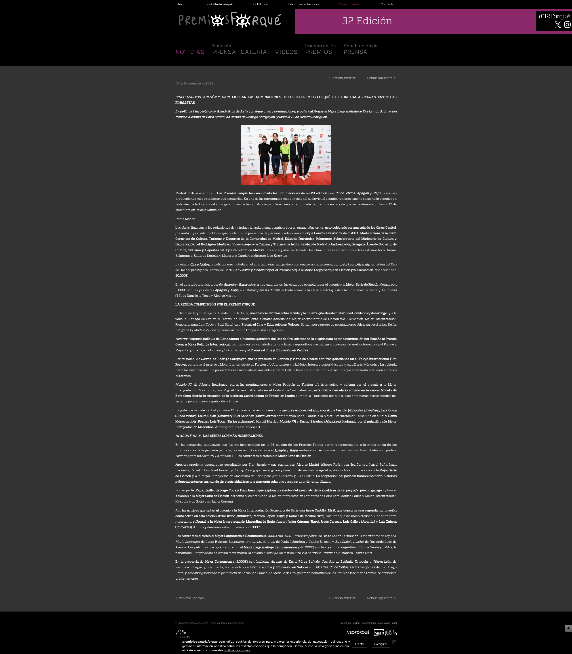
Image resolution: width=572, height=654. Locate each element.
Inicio (182, 4)
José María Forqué (219, 4)
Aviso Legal (390, 623)
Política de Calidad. (350, 623)
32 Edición (260, 4)
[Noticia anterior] (329, 77)
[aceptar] (359, 644)
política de (237, 650)
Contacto (387, 4)
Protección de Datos (372, 623)
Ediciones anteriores (303, 4)
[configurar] (381, 644)
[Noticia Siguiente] (395, 77)
